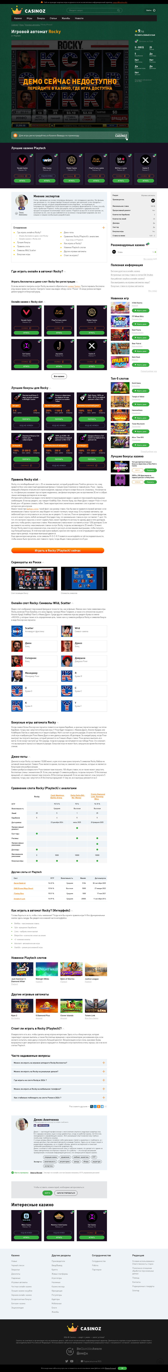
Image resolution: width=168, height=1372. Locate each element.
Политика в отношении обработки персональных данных (143, 1271)
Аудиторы (56, 1299)
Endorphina (136, 386)
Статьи (53, 18)
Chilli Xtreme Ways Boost (23, 888)
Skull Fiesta (136, 330)
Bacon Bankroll (20, 883)
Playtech (14, 984)
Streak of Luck (19, 899)
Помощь (135, 1278)
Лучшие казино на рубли (21, 1290)
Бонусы (41, 18)
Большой (16, 446)
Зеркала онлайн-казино (21, 1295)
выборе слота (32, 509)
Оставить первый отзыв (145, 35)
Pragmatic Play (137, 319)
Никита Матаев (36, 1172)
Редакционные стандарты (143, 1286)
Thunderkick (136, 399)
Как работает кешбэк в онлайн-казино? (128, 278)
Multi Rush (136, 357)
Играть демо (141, 311)
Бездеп (16, 406)
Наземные (56, 1282)
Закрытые (15, 1269)
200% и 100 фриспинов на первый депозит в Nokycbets (143, 476)
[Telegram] (102, 1106)
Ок (122, 1368)
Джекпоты (15, 1274)
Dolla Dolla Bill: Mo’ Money (78, 796)
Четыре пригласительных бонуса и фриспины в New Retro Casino (144, 464)
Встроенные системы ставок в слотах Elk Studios (132, 275)
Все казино (59, 376)
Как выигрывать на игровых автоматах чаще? (130, 282)
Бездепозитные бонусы (21, 1299)
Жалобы (66, 18)
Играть (22, 181)
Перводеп (82, 446)
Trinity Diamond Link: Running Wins (98, 796)
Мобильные (57, 1303)
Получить (26, 419)
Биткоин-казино (18, 1303)
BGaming (135, 360)
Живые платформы (60, 1274)
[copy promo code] (26, 176)
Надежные (15, 1278)
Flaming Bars (19, 893)
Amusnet (39, 1018)
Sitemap (135, 1290)
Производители (58, 1261)
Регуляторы (57, 1295)
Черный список (17, 1265)
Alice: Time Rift (138, 437)
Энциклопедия (17, 1307)
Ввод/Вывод (57, 1265)
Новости (79, 18)
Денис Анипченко (23, 213)
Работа (95, 1265)
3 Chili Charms (137, 303)
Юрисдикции (57, 1290)
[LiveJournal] (91, 1106)
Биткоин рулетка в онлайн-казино (125, 271)
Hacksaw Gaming (137, 333)
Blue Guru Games (91, 1018)
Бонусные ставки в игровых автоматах (127, 286)
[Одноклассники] (98, 1106)
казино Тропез (74, 286)
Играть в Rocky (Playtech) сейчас (58, 550)
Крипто (55, 1269)
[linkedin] (35, 1125)
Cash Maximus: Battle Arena (57, 796)
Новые (14, 1261)
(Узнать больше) (110, 1368)
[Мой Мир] (95, 1106)
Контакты (136, 1282)
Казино (18, 18)
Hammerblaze (137, 410)
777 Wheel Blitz (138, 316)
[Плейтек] (153, 200)
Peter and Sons (137, 346)
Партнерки (96, 1269)
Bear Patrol (136, 343)
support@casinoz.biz (120, 2)
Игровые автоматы (19, 1282)
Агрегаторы (57, 1278)
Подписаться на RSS (92, 1361)
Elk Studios (15, 1018)
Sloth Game (136, 383)
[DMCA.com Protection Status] (82, 1354)
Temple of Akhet (138, 397)
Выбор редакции (52, 406)
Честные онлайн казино (21, 1286)
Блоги (54, 1307)
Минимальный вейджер (88, 406)
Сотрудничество (99, 1261)
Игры (29, 18)
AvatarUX (135, 305)
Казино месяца (58, 1286)
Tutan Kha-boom (138, 424)
